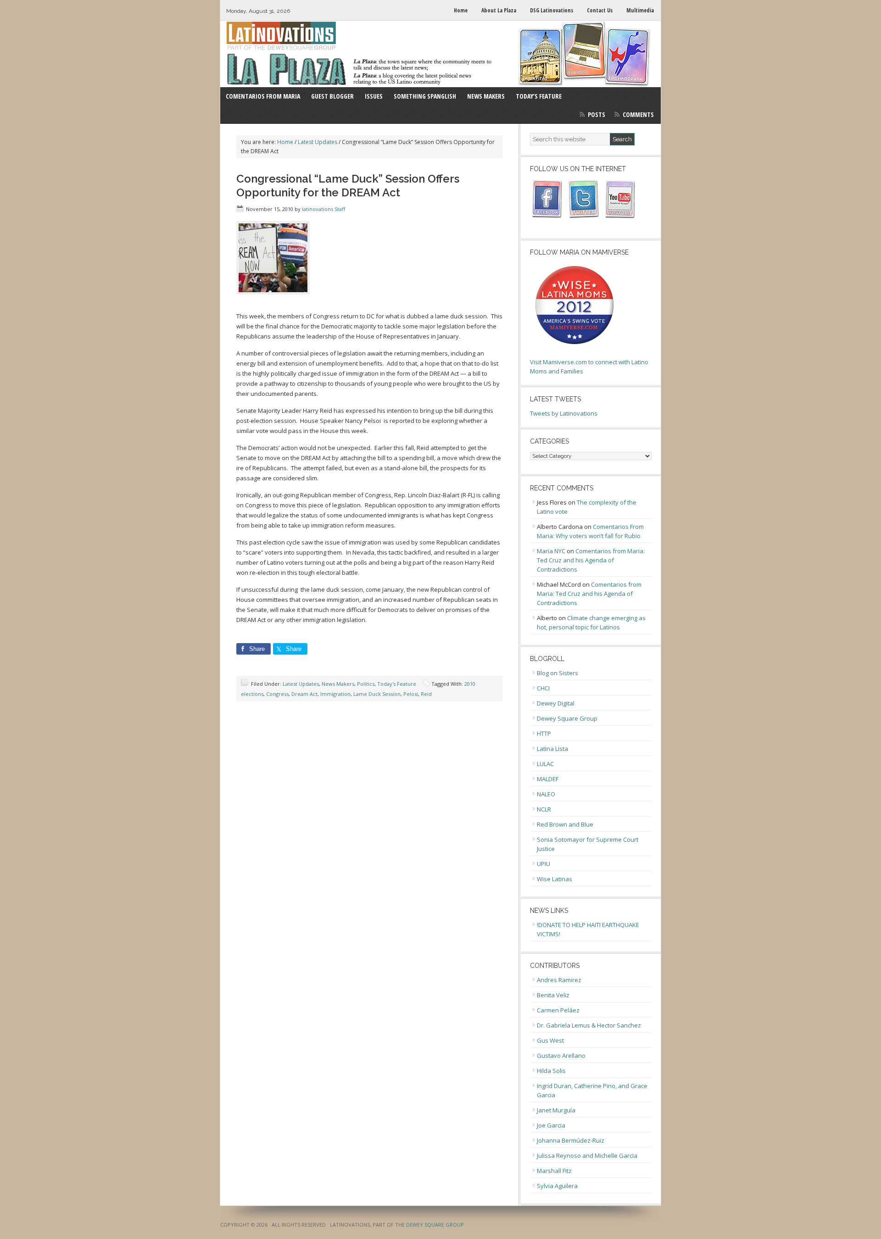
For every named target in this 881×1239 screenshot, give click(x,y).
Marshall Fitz (554, 1171)
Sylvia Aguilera (557, 1186)
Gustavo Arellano (561, 1055)
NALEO (546, 794)
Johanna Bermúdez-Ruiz (570, 1140)
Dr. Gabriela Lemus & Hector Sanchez (589, 1025)
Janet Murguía (556, 1110)
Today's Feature (396, 683)
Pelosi (410, 693)
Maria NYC (551, 551)
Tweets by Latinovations (563, 413)
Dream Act (304, 693)
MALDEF (547, 779)
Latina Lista (552, 749)
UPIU (543, 864)
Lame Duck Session (377, 693)
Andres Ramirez (559, 980)
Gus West (550, 1040)
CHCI (543, 688)
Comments (638, 114)
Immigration (335, 693)
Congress (277, 693)
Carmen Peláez (558, 1010)
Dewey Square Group (567, 718)
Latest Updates (301, 683)
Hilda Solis (551, 1071)
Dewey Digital (555, 703)
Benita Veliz (553, 995)
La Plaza (440, 54)
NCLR (544, 809)
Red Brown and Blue (565, 824)
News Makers (338, 683)
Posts (596, 114)
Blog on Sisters (557, 673)
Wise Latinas (554, 879)
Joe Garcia (551, 1125)
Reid (426, 693)
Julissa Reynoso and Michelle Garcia (587, 1155)
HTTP (544, 733)
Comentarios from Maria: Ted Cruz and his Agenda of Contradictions (591, 560)
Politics (365, 683)
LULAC (545, 764)
